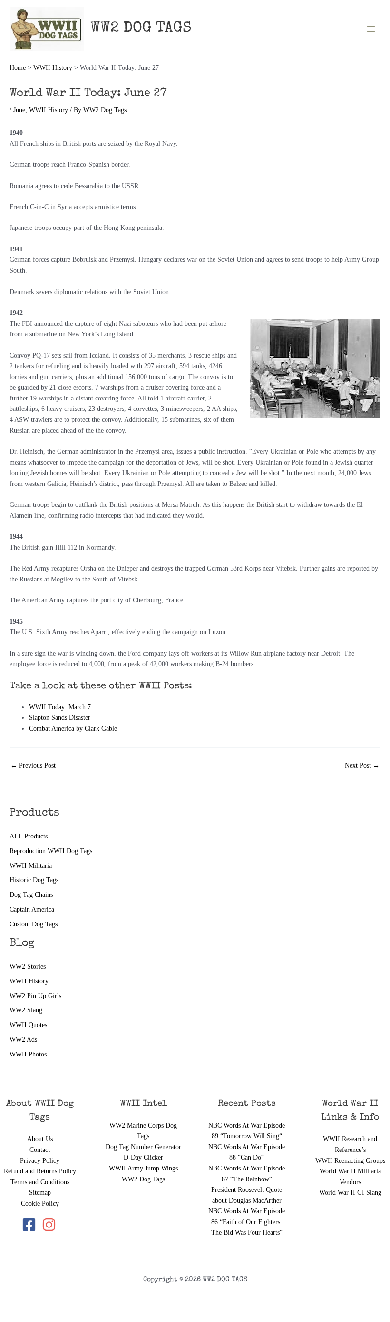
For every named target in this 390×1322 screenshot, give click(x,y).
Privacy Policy (39, 1160)
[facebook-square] (31, 1224)
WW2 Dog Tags (143, 1179)
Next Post (362, 765)
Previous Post (33, 765)
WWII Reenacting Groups (350, 1160)
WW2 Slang (26, 1010)
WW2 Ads (23, 1039)
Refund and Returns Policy (40, 1171)
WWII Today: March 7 (60, 707)
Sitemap (40, 1192)
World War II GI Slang (350, 1192)
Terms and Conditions (39, 1182)
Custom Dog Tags (34, 924)
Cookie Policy (40, 1203)
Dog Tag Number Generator (143, 1147)
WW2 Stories (28, 966)
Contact (39, 1149)
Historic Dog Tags (34, 880)
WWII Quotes (28, 1024)
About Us (40, 1138)
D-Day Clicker (143, 1157)
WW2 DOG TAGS (141, 28)
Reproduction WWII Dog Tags (51, 851)
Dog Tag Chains (31, 894)
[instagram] (50, 1224)
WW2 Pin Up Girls (35, 995)
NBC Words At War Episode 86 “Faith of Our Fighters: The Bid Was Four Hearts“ (246, 1222)
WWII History (29, 981)
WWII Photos (28, 1054)
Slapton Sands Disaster (59, 717)
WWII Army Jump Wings (143, 1168)
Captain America (32, 909)
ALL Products (29, 836)
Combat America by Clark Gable (73, 728)
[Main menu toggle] (371, 29)
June (19, 110)
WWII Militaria (31, 865)
